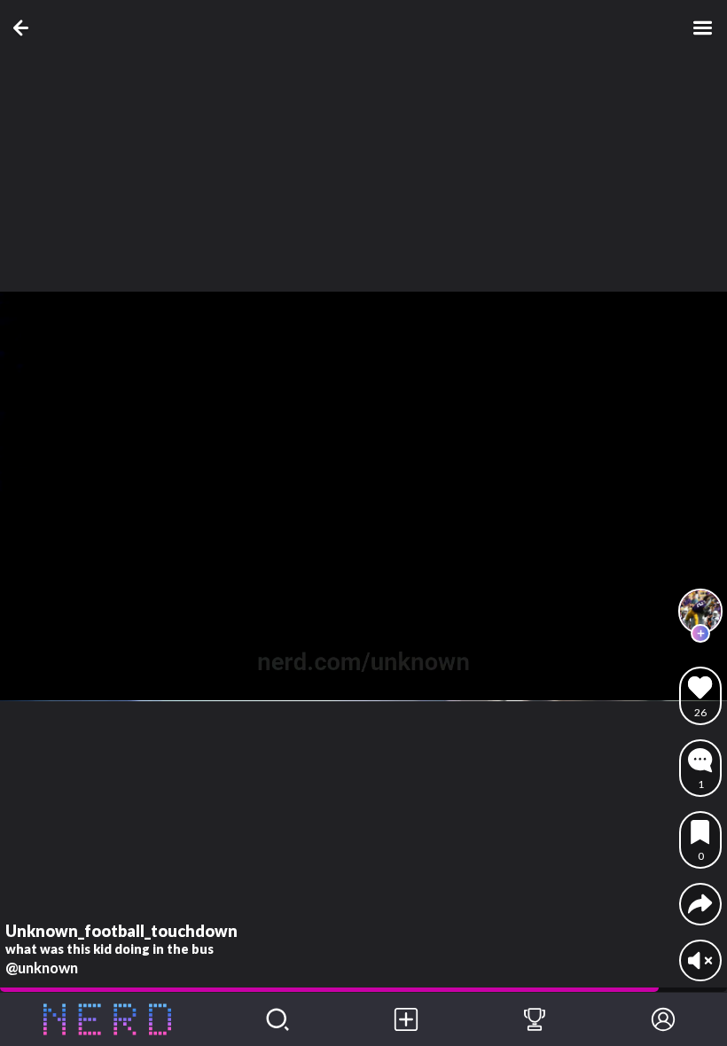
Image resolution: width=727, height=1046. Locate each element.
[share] (700, 904)
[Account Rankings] (535, 1019)
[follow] (700, 634)
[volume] (700, 960)
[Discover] (278, 1019)
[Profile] (662, 1019)
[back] (24, 28)
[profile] (700, 611)
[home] (107, 1019)
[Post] (406, 1019)
